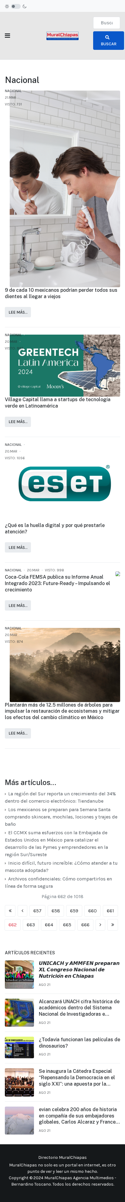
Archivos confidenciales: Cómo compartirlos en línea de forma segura (58, 882)
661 (110, 911)
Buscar (109, 43)
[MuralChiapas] (62, 35)
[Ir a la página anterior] (22, 911)
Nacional (13, 91)
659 (74, 911)
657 (37, 911)
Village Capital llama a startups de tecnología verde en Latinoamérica (57, 403)
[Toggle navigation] (7, 35)
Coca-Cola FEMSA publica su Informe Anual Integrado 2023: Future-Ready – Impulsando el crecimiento (57, 583)
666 (85, 925)
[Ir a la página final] (112, 925)
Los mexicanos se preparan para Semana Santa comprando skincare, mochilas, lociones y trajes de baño (61, 817)
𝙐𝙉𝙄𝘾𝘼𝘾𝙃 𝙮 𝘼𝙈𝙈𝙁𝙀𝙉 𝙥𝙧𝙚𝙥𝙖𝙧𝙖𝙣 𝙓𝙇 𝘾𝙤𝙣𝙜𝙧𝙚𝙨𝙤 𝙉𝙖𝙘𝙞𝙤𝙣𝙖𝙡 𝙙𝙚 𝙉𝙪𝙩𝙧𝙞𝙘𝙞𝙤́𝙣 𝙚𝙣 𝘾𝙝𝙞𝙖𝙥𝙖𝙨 (79, 969)
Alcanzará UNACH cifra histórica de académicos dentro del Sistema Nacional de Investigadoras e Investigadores (79, 1008)
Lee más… (18, 312)
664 (49, 925)
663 (31, 925)
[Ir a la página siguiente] (100, 925)
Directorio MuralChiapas (62, 1157)
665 (67, 925)
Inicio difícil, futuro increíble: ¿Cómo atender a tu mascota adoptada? (61, 866)
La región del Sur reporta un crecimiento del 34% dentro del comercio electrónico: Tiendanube (60, 797)
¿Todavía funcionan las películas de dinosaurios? (79, 1043)
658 (56, 911)
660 (92, 911)
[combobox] (106, 23)
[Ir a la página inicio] (10, 911)
